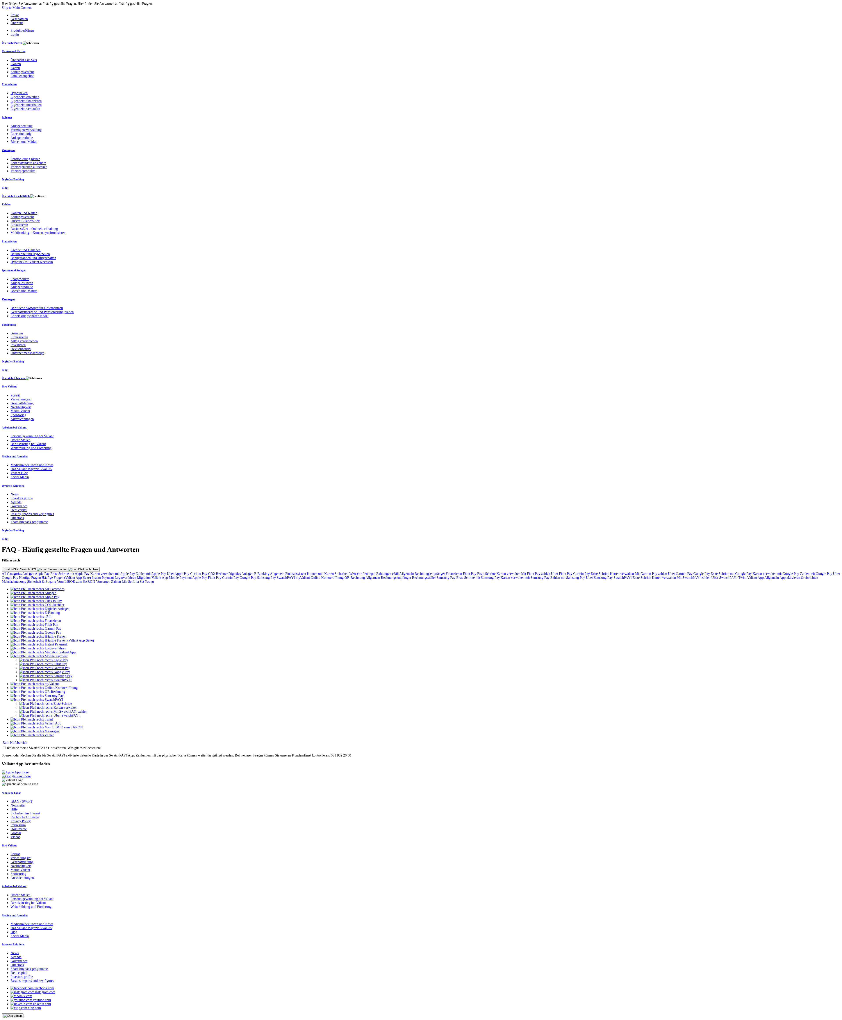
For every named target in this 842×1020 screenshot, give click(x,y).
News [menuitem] (15, 494)
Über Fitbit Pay (562, 573)
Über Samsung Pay (600, 577)
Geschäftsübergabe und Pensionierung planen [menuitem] (42, 312)
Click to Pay (199, 573)
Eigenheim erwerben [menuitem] (25, 97)
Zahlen (116, 581)
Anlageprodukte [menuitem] (22, 138)
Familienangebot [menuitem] (22, 76)
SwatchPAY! (286, 577)
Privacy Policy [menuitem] (21, 821)
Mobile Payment (180, 577)
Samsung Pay (267, 577)
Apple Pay (42, 573)
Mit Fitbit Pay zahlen (536, 573)
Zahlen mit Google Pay (816, 573)
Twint (742, 577)
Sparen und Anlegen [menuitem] (14, 270)
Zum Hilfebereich (15, 742)
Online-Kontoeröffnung (327, 577)
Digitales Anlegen (241, 573)
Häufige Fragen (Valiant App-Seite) (67, 577)
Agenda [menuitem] (16, 502)
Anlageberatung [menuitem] (22, 126)
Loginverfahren (126, 577)
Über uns (17, 23)
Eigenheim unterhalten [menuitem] (26, 105)
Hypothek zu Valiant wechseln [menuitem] (32, 262)
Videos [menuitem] (15, 837)
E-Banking (262, 573)
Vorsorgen (103, 581)
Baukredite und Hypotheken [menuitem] (30, 254)
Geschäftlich (19, 19)
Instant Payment (103, 577)
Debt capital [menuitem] (19, 510)
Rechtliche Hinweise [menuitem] (25, 817)
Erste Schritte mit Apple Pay (70, 573)
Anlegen (28, 573)
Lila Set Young (143, 581)
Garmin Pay (582, 573)
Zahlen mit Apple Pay (151, 573)
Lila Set (127, 581)
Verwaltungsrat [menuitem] (21, 399)
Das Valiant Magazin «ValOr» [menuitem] (31, 469)
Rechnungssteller (424, 577)
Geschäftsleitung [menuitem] (22, 403)
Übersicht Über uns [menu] (14, 378)
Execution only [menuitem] (21, 134)
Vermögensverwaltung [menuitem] (26, 130)
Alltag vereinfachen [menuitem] (24, 341)
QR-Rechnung (355, 577)
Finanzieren (454, 573)
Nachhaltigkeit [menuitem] (21, 407)
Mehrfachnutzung (14, 581)
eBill (395, 573)
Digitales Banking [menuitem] (13, 179)
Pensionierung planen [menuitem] (25, 159)
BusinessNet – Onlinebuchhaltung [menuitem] (34, 229)
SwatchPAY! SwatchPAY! (20, 569)
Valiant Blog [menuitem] (19, 473)
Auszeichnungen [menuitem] (22, 419)
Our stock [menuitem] (17, 518)
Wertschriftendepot (362, 573)
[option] (37, 589)
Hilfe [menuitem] (14, 809)
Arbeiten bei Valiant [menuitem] (14, 427)
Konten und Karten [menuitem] (13, 51)
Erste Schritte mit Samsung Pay (478, 577)
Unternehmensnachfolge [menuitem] (27, 353)
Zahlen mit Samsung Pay (568, 577)
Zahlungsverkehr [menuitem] (22, 72)
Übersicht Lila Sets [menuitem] (24, 60)
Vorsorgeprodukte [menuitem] (23, 171)
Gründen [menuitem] (17, 333)
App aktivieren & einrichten (799, 577)
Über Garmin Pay (680, 573)
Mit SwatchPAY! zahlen (694, 577)
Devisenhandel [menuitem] (21, 349)
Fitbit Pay (470, 573)
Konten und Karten (321, 573)
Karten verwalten (508, 573)
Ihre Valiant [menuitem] (9, 386)
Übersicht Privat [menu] (12, 43)
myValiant (303, 577)
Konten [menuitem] (16, 64)
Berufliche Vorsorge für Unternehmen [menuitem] (37, 308)
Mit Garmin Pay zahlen (651, 573)
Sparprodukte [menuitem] (20, 279)
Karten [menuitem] (15, 68)
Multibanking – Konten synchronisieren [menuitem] (38, 233)
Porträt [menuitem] (15, 395)
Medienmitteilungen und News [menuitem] (32, 465)
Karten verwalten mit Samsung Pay (525, 577)
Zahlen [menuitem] (6, 204)
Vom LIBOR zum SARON (76, 581)
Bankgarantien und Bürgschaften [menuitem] (33, 258)
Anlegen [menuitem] (7, 117)
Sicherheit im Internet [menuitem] (25, 813)
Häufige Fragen (30, 577)
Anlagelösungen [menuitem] (22, 283)
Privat (15, 15)
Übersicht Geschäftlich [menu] (16, 196)
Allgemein (277, 573)
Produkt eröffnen (22, 30)
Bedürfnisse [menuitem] (9, 324)
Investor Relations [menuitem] (13, 485)
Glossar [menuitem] (16, 833)
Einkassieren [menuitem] (19, 225)
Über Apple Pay (178, 573)
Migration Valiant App (153, 577)
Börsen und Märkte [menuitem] (24, 141)
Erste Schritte (486, 573)
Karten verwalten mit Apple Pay (113, 573)
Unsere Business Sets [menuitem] (25, 221)
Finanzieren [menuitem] (9, 84)
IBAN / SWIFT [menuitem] (21, 801)
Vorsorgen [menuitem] (8, 150)
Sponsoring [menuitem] (18, 415)
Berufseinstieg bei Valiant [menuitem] (28, 444)
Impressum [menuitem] (18, 825)
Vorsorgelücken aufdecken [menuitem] (29, 167)
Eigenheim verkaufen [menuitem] (25, 109)
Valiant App (755, 577)
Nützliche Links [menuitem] (11, 792)
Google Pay (702, 573)
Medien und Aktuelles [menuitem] (15, 456)
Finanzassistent (296, 573)
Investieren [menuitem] (18, 345)
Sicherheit (342, 573)
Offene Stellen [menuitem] (20, 440)
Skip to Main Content (17, 7)
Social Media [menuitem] (20, 477)
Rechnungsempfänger (430, 573)
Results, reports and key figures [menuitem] (32, 514)
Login (15, 34)
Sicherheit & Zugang (42, 581)
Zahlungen (384, 573)
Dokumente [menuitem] (19, 829)
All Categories (12, 573)
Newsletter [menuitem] (18, 805)
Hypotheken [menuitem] (19, 93)
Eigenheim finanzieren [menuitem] (26, 101)
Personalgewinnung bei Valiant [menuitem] (32, 436)
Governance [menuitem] (19, 506)
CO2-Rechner (218, 573)
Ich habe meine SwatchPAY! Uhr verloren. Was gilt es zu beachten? (54, 748)
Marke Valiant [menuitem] (20, 411)
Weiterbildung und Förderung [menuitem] (31, 448)
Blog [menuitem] (5, 187)
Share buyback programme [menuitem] (29, 522)
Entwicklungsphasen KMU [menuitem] (29, 316)
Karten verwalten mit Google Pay (776, 573)
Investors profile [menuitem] (22, 498)
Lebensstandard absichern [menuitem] (28, 163)
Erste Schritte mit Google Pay (732, 573)
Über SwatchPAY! (724, 577)
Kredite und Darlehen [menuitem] (26, 250)
